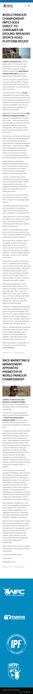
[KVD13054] (16, 391)
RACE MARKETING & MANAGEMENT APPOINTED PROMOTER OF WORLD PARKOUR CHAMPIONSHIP (15, 369)
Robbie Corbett (20, 353)
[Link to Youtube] (27, 692)
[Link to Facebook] (20, 692)
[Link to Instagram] (24, 692)
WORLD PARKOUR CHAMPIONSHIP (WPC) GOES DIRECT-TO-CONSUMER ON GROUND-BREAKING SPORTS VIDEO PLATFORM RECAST (16, 28)
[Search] (24, 6)
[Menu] (28, 6)
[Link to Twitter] (22, 692)
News (3, 44)
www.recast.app (9, 347)
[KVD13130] (16, 53)
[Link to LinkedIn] (29, 692)
